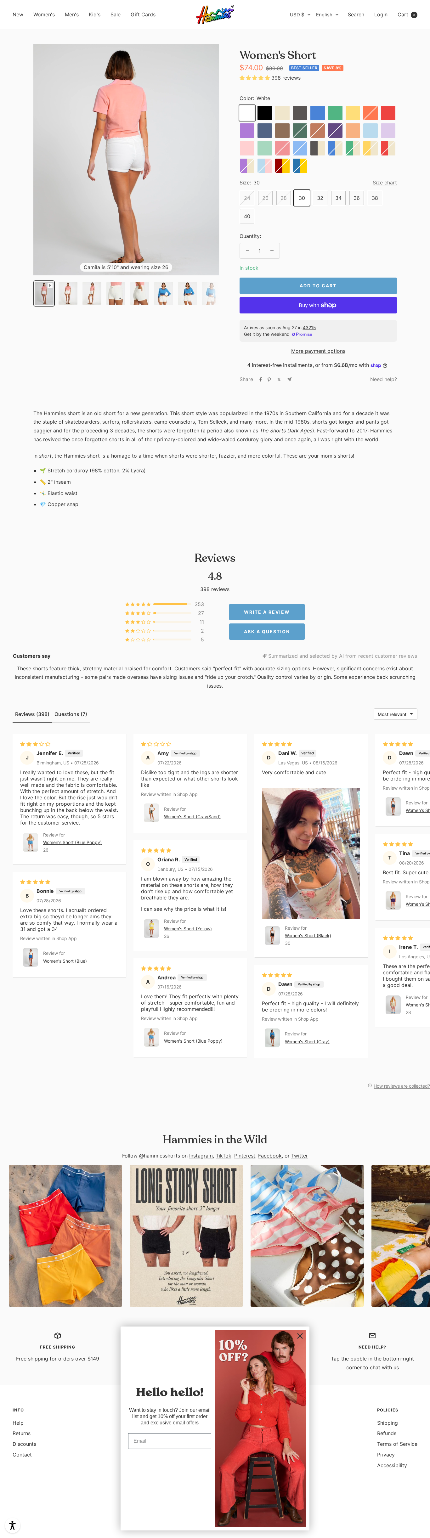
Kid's (94, 14)
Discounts (24, 1444)
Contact (22, 1454)
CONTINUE (170, 1461)
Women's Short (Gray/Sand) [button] (192, 816)
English (324, 15)
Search (356, 14)
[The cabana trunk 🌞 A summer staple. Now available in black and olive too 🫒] (65, 1236)
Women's (44, 14)
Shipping (387, 1423)
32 (320, 198)
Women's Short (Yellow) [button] (188, 928)
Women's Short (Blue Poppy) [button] (72, 842)
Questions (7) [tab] (70, 714)
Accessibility (392, 1465)
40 (247, 216)
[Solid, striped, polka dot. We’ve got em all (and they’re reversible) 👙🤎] (307, 1236)
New (18, 14)
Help (18, 1423)
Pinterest (244, 1155)
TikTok (223, 1155)
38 (375, 198)
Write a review (267, 612)
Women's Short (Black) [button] (308, 935)
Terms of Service (397, 1444)
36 (357, 198)
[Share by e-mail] (289, 379)
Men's (72, 14)
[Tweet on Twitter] (279, 379)
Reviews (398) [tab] (32, 714)
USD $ (297, 15)
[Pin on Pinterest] (269, 379)
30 (302, 198)
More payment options (318, 351)
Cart (406, 14)
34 (338, 198)
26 (265, 198)
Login (381, 14)
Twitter (299, 1155)
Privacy (386, 1454)
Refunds (386, 1433)
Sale (115, 14)
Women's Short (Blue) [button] (65, 961)
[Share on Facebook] (260, 379)
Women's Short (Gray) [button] (307, 1041)
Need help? (383, 379)
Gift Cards (143, 14)
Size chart (385, 182)
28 (283, 198)
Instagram (201, 1155)
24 (247, 198)
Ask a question (267, 631)
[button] (255, 78)
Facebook (270, 1155)
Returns (22, 1433)
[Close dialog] (300, 1336)
